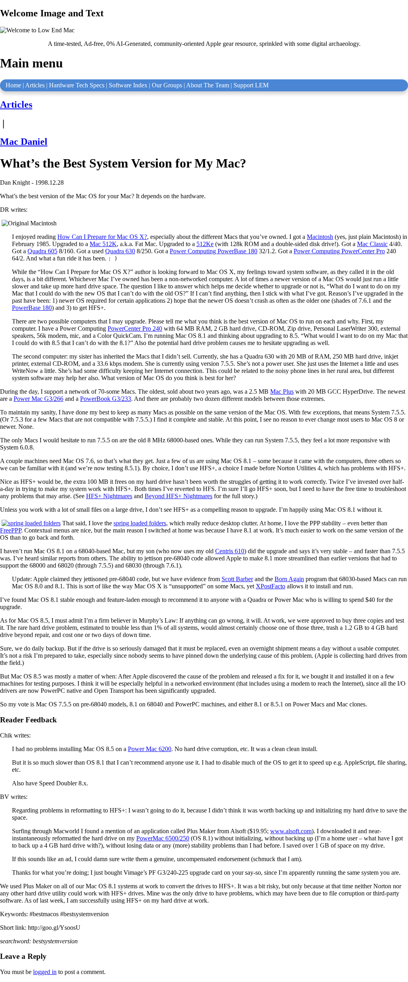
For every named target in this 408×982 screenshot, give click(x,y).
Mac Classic (372, 244)
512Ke (205, 244)
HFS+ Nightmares (109, 496)
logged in (45, 971)
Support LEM (251, 85)
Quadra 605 (42, 251)
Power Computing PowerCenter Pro (339, 251)
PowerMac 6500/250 (162, 838)
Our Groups (167, 85)
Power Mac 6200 (149, 748)
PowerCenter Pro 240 (135, 328)
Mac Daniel (23, 141)
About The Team (207, 85)
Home (13, 85)
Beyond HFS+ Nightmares (178, 496)
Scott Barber (237, 579)
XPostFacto (270, 586)
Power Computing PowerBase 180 (213, 251)
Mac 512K (103, 244)
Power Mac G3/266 (38, 398)
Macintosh (320, 236)
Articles (35, 85)
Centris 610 (229, 551)
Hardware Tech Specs (76, 85)
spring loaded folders (140, 523)
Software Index (128, 85)
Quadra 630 (120, 251)
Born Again (289, 579)
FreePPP (10, 530)
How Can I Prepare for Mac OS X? (102, 236)
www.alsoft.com (291, 831)
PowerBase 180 (32, 307)
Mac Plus (282, 391)
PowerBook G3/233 (105, 398)
